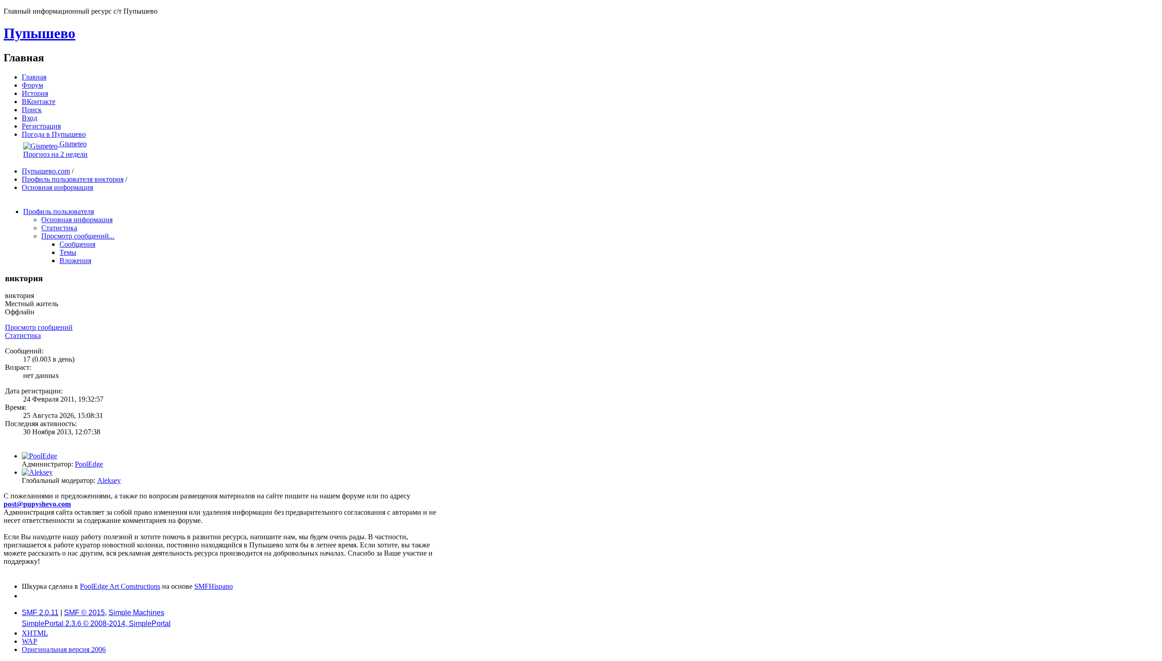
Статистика (23, 335)
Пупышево (39, 33)
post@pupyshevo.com (37, 504)
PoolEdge (89, 464)
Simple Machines (136, 612)
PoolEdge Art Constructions (120, 586)
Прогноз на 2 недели (55, 154)
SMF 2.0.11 (40, 612)
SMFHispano (213, 586)
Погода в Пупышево (54, 134)
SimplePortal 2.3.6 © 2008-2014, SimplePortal (96, 623)
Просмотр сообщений (39, 327)
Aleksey (109, 480)
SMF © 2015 (84, 612)
